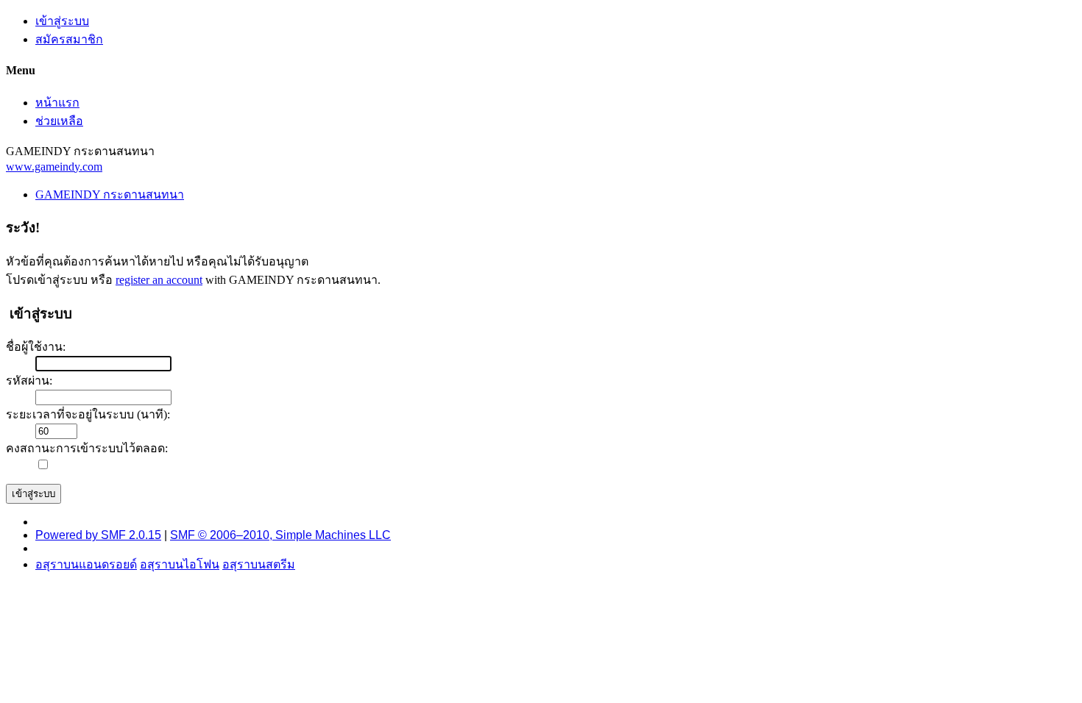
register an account (159, 280)
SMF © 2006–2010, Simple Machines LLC (280, 535)
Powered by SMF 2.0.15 (98, 535)
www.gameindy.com (54, 166)
